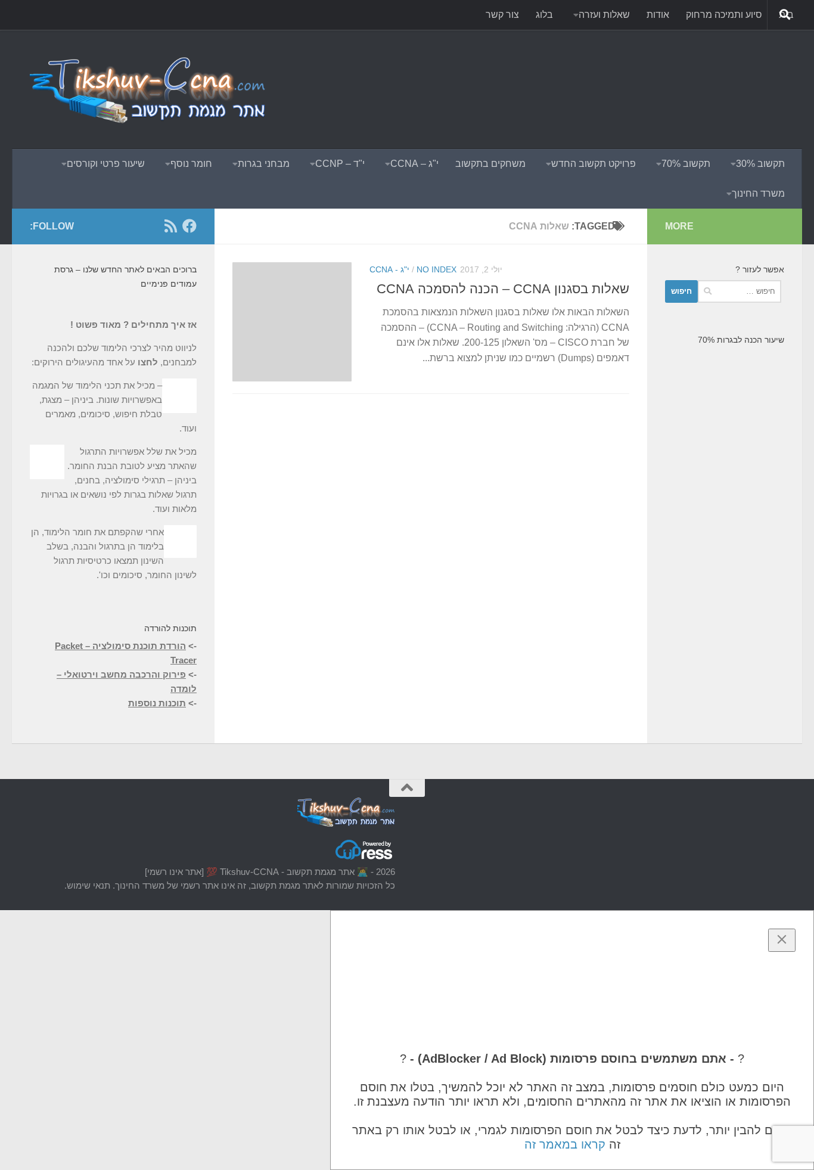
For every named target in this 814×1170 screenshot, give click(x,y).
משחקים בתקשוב (490, 164)
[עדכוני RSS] (170, 226)
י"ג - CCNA (389, 269)
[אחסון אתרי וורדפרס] (364, 859)
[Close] (782, 940)
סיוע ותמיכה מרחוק (724, 15)
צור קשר (502, 15)
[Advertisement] (567, 74)
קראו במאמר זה (564, 1144)
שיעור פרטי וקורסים (106, 164)
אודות (658, 15)
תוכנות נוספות (157, 703)
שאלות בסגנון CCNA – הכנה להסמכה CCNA (503, 288)
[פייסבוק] (189, 226)
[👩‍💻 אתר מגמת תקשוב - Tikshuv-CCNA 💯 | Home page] (149, 89)
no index (436, 269)
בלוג (544, 15)
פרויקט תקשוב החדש (593, 164)
